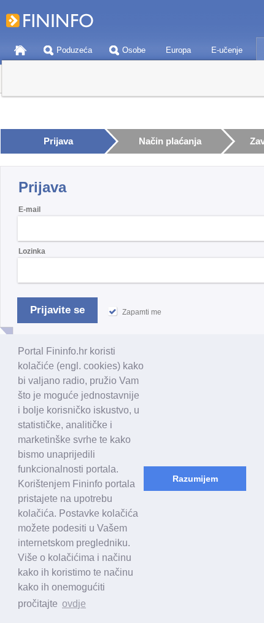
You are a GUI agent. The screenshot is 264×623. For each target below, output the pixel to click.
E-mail (29, 209)
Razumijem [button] (195, 479)
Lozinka (31, 251)
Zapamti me (141, 312)
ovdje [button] (74, 603)
